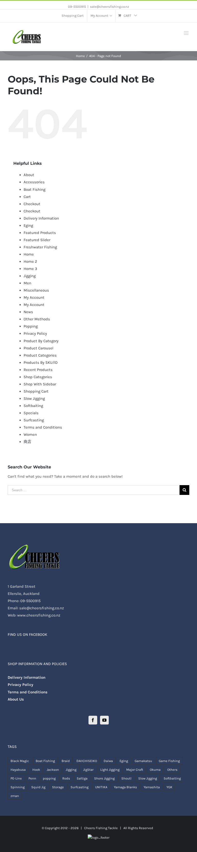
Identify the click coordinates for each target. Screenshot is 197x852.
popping (49, 778)
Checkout (32, 204)
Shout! (126, 778)
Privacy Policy (35, 333)
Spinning (18, 787)
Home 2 (30, 261)
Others (172, 770)
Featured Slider (37, 240)
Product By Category (41, 341)
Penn (32, 778)
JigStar (88, 770)
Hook (36, 770)
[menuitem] (72, 16)
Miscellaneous (36, 290)
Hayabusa (18, 770)
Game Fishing (169, 761)
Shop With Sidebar (40, 384)
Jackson (53, 770)
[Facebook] (92, 720)
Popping (31, 326)
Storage (58, 787)
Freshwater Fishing (40, 247)
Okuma (155, 770)
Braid (66, 761)
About (29, 175)
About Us (16, 699)
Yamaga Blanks (125, 787)
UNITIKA (101, 787)
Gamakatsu (143, 761)
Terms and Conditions (43, 427)
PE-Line (16, 778)
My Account (34, 297)
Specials (31, 413)
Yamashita (152, 787)
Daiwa (108, 761)
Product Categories (40, 355)
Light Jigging (110, 770)
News (28, 312)
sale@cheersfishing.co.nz (109, 6)
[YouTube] (104, 720)
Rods (66, 778)
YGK (169, 787)
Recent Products (38, 369)
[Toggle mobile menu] (186, 33)
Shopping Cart (36, 391)
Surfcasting (34, 420)
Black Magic (20, 761)
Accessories (34, 182)
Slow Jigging (34, 398)
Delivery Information (41, 218)
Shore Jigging (104, 778)
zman (15, 796)
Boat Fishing (34, 189)
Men (27, 283)
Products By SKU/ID (41, 362)
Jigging (30, 276)
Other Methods (37, 319)
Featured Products (40, 232)
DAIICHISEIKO (86, 761)
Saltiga (82, 778)
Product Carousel (38, 348)
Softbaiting (33, 405)
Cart (27, 196)
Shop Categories (38, 377)
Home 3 (30, 268)
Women (30, 434)
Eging (28, 225)
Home (29, 254)
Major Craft (134, 770)
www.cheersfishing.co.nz (38, 615)
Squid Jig (38, 787)
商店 (27, 441)
